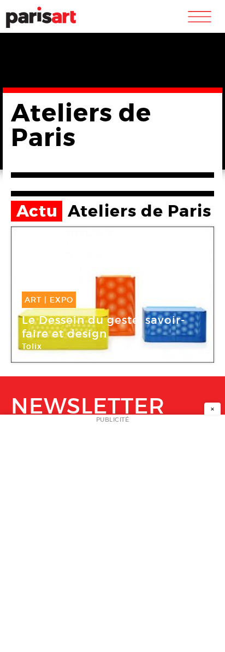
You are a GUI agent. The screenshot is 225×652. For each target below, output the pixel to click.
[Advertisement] (112, 536)
